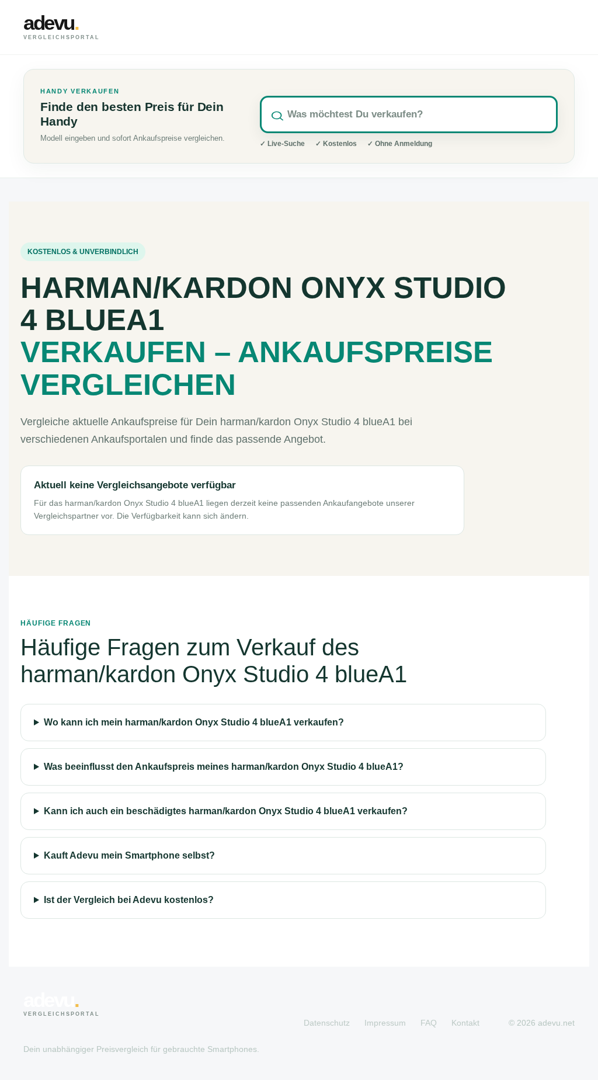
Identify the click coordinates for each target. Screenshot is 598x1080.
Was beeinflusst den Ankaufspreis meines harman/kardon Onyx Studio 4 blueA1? (224, 767)
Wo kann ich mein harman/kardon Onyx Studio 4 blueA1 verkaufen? (194, 722)
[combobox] (409, 114)
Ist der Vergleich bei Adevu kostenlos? (129, 900)
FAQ (428, 1022)
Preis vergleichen (510, 27)
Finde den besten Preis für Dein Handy (132, 114)
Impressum (385, 1022)
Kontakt (465, 1022)
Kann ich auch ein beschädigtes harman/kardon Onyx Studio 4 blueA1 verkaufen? (226, 811)
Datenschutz (327, 1022)
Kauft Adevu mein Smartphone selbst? (129, 855)
